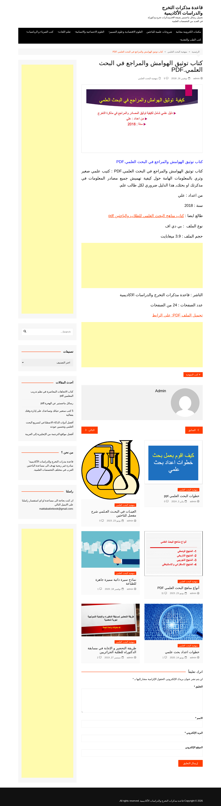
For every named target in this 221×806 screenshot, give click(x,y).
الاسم (199, 718)
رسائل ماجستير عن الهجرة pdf (57, 403)
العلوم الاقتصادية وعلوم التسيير (126, 31)
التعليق (198, 686)
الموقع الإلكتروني (194, 747)
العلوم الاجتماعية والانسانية (90, 31)
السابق (192, 430)
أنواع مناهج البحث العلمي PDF (178, 588)
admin (196, 78)
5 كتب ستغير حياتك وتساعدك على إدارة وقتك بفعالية (49, 412)
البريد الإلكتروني (194, 732)
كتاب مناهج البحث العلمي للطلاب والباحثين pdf (146, 215)
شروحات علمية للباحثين (159, 31)
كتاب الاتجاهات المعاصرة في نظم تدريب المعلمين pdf (52, 393)
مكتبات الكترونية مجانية (188, 31)
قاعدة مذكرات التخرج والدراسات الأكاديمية (182, 10)
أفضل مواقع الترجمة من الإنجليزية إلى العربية (49, 434)
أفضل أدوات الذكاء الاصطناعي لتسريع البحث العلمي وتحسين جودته (49, 424)
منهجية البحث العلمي (148, 78)
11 (162, 593)
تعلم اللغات (65, 31)
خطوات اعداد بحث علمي (182, 652)
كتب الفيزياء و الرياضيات (40, 31)
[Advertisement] (142, 265)
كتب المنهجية (192, 374)
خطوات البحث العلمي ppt (181, 496)
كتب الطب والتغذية (191, 39)
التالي (91, 430)
